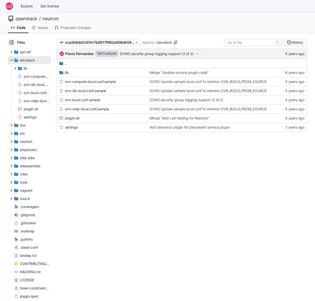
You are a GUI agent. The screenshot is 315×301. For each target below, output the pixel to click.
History (297, 42)
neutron (50, 18)
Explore (27, 6)
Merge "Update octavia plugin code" (179, 72)
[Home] (9, 6)
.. (66, 63)
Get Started (49, 6)
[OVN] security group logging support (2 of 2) (156, 54)
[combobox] (253, 42)
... (197, 53)
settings (71, 127)
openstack (26, 18)
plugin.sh (72, 118)
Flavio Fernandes (79, 54)
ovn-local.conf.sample (82, 100)
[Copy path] (175, 42)
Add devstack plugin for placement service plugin (190, 127)
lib (67, 72)
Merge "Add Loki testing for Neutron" (179, 118)
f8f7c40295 (107, 54)
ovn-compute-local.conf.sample (90, 81)
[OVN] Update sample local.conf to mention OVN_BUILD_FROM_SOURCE (208, 81)
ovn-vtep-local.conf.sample (87, 109)
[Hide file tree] (11, 42)
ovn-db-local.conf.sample (85, 91)
